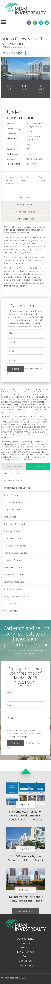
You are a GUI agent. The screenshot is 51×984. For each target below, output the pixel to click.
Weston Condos (11, 610)
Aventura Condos (12, 473)
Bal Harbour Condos (13, 480)
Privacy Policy (25, 965)
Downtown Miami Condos (15, 524)
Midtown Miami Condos (14, 574)
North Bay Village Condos (15, 581)
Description (25, 197)
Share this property (25, 178)
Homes (25, 943)
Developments (25, 938)
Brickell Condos (11, 495)
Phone (10, 717)
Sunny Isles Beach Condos (16, 596)
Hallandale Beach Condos (15, 552)
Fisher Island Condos (13, 538)
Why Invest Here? (26, 218)
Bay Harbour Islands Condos (17, 487)
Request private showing (9, 180)
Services (25, 947)
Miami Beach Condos (13, 567)
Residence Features (25, 211)
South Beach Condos (13, 589)
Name (9, 692)
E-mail (9, 705)
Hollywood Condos (12, 560)
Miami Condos (25, 952)
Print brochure (41, 178)
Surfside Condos (11, 603)
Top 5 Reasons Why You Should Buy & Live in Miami (25, 858)
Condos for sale (13, 466)
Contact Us (25, 960)
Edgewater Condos (12, 531)
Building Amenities (25, 204)
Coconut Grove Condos (14, 502)
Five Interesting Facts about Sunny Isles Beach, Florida (25, 899)
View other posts (25, 911)
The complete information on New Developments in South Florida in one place (26, 815)
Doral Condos (10, 516)
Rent (25, 956)
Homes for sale (37, 466)
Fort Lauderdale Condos (15, 545)
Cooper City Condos (13, 509)
